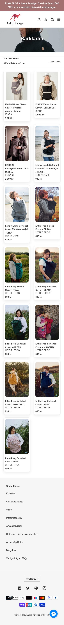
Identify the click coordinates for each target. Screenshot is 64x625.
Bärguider (11, 550)
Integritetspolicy (14, 518)
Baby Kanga (27, 615)
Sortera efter (11, 58)
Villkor (9, 509)
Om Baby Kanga (14, 501)
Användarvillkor (14, 526)
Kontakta (10, 493)
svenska (31, 578)
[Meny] (58, 19)
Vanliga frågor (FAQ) (16, 558)
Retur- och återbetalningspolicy (22, 534)
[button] (54, 614)
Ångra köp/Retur (14, 542)
